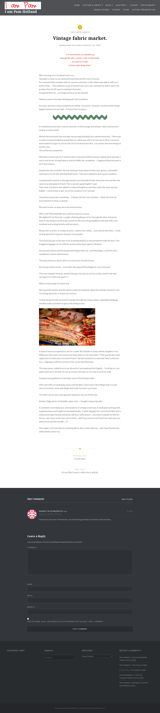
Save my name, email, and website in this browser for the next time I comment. (65, 621)
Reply (131, 511)
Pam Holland (74, 45)
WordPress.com (99, 708)
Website (31, 607)
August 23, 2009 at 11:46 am (50, 514)
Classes (134, 5)
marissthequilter (125, 675)
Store (126, 10)
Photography (148, 5)
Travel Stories (101, 10)
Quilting (120, 5)
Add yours (127, 499)
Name (30, 584)
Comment (32, 547)
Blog (108, 5)
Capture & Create (92, 5)
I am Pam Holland (21, 11)
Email (30, 596)
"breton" (92, 411)
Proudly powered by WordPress (66, 708)
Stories (116, 10)
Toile (48, 401)
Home (77, 5)
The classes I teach (139, 665)
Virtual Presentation (143, 10)
